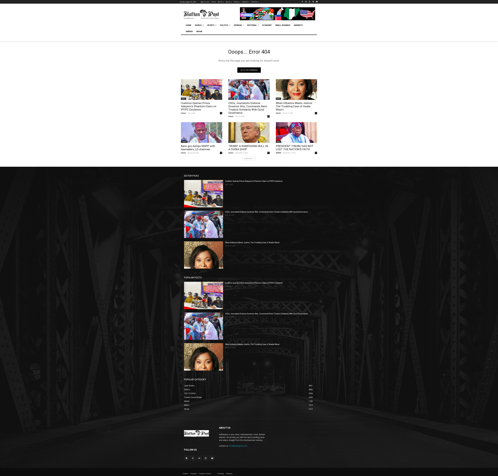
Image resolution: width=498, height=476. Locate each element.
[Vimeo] (313, 1)
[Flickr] (199, 458)
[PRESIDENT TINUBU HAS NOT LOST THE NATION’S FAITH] (296, 132)
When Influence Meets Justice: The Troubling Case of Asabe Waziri (294, 106)
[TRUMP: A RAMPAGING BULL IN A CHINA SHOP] (249, 132)
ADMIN (278, 153)
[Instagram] (306, 1)
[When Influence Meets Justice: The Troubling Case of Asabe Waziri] (296, 89)
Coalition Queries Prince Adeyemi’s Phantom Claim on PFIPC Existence (198, 106)
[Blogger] (186, 458)
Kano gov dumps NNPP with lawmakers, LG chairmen (198, 148)
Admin (183, 113)
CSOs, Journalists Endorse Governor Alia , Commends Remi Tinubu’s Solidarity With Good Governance (247, 108)
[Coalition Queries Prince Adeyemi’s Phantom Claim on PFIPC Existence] (201, 89)
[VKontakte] (212, 458)
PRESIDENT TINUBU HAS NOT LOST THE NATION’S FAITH (294, 148)
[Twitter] (309, 1)
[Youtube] (316, 1)
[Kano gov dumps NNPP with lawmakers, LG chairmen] (201, 132)
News (183, 99)
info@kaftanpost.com (238, 446)
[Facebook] (302, 1)
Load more (248, 158)
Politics (184, 142)
